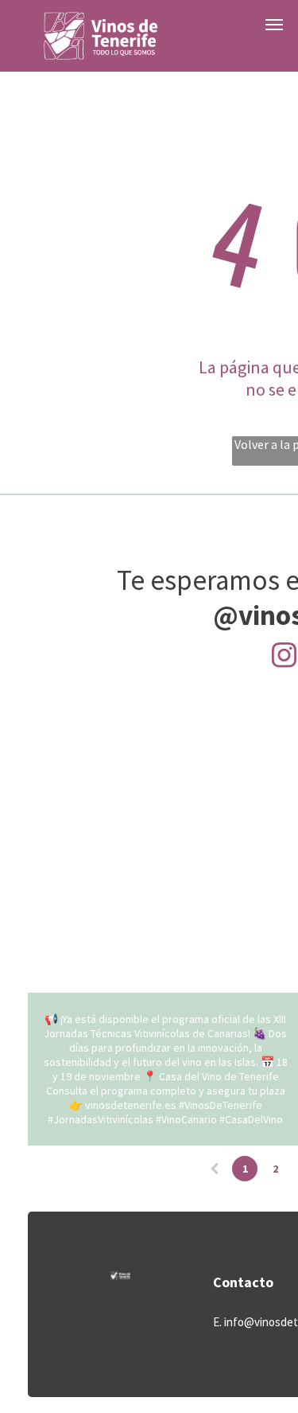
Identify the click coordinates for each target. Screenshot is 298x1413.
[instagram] (283, 657)
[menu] (274, 25)
